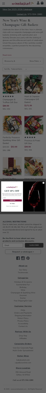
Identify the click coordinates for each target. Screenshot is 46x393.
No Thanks (12, 203)
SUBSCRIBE (12, 200)
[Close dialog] (43, 183)
